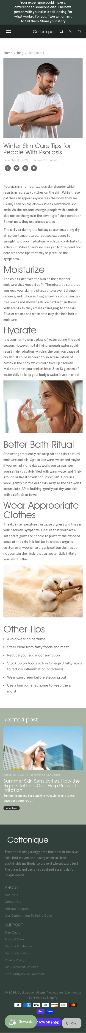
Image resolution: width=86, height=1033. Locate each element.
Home (7, 53)
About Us (11, 895)
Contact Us (13, 902)
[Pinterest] (25, 168)
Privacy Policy (14, 960)
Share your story (52, 21)
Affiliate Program (17, 909)
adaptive (11, 808)
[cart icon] (79, 31)
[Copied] (34, 168)
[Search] (61, 31)
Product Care (14, 939)
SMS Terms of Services (21, 967)
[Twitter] (16, 168)
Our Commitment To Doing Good (28, 916)
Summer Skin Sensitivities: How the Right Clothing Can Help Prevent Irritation (41, 785)
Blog (20, 53)
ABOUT (11, 887)
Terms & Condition (18, 953)
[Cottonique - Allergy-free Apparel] (43, 31)
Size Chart (12, 932)
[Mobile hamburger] (8, 31)
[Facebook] (7, 168)
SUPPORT (14, 925)
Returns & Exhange (18, 946)
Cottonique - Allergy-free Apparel (40, 992)
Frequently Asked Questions (25, 974)
